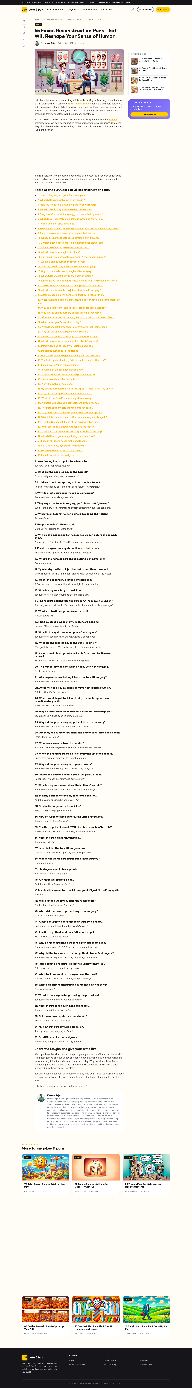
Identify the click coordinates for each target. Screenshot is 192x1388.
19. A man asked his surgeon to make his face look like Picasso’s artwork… (78, 280)
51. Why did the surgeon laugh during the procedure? (66, 436)
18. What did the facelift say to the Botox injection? (65, 276)
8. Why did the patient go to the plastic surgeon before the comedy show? (78, 228)
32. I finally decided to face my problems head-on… (65, 346)
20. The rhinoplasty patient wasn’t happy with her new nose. (70, 285)
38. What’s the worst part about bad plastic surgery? (66, 374)
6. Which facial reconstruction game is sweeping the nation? (70, 219)
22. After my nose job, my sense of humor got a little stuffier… (71, 295)
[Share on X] (24, 26)
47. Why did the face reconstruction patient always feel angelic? (72, 417)
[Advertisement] (79, 153)
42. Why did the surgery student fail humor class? (64, 393)
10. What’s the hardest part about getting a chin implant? (68, 238)
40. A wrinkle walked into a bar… (55, 384)
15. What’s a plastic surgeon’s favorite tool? (61, 261)
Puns (43, 19)
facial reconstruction (79, 103)
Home (37, 19)
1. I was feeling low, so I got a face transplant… (62, 195)
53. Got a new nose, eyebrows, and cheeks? (61, 445)
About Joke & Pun (54, 9)
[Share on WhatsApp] (24, 39)
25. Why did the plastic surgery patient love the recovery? (69, 312)
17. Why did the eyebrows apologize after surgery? (65, 271)
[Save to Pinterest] (24, 33)
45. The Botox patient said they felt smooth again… (65, 407)
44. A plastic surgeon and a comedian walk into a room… (68, 403)
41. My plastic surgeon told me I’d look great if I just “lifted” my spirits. (75, 388)
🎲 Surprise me (145, 9)
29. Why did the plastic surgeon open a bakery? (63, 331)
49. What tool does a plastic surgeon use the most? (65, 426)
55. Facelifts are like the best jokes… (57, 455)
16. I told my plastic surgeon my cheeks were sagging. (66, 266)
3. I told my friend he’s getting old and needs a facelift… (67, 204)
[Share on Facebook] (24, 20)
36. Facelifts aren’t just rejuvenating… (58, 365)
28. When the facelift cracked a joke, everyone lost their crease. (72, 327)
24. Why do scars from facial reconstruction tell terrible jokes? (71, 308)
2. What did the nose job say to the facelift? (61, 200)
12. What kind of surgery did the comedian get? (63, 247)
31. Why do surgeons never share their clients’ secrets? (67, 341)
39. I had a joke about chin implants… (57, 379)
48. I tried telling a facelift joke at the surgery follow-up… (68, 422)
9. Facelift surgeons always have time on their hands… (67, 233)
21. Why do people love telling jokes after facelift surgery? (69, 290)
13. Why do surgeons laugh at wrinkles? (58, 252)
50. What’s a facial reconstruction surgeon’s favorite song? (69, 431)
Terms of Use (110, 1360)
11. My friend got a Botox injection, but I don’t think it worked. (70, 242)
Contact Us (106, 9)
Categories (71, 9)
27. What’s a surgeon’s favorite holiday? (59, 322)
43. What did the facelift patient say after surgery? (65, 398)
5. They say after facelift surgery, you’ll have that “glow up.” (70, 214)
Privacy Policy (110, 1364)
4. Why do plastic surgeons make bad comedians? (64, 209)
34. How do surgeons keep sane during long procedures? (68, 355)
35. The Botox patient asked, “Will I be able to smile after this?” (71, 360)
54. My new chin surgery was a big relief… (60, 450)
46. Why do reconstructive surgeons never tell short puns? (69, 412)
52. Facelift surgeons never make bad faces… (62, 441)
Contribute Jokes (90, 9)
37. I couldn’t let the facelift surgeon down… (61, 369)
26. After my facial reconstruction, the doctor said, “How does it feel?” (76, 317)
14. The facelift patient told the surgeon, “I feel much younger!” (71, 257)
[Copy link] (24, 45)
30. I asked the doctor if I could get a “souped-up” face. (67, 336)
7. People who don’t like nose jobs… (56, 223)
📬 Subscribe (162, 9)
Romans (113, 119)
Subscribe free (149, 114)
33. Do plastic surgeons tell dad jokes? (58, 350)
